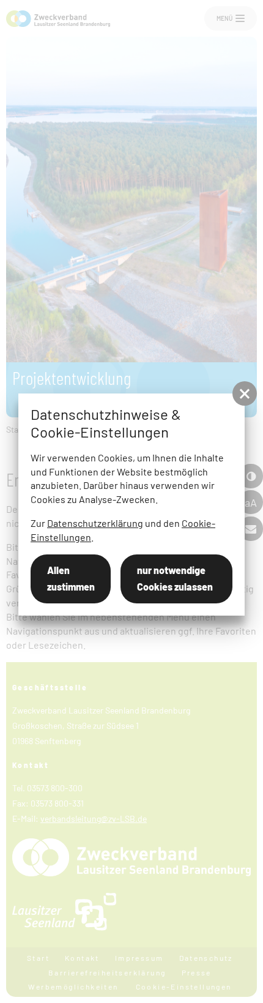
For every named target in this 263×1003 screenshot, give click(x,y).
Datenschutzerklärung (95, 523)
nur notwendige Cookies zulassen (175, 578)
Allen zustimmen (71, 578)
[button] (244, 393)
